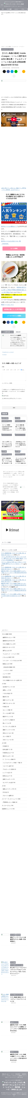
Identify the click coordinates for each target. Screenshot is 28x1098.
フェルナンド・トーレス (8, 352)
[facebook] (8, 71)
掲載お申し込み (5, 1074)
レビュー (16, 9)
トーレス (4, 354)
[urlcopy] (14, 76)
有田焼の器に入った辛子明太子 (14, 309)
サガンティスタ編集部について (18, 1075)
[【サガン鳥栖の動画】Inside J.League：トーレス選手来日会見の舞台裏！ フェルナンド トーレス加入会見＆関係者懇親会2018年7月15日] (12, 71)
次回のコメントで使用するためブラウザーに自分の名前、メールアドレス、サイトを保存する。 (13, 391)
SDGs (6, 1077)
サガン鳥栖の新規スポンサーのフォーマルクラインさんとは (18, 999)
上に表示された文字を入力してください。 (12, 398)
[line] (16, 71)
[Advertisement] (14, 30)
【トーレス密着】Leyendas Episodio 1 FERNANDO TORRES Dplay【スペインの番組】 (7, 428)
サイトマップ (12, 1077)
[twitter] (4, 71)
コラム (22, 9)
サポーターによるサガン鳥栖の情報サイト (14, 1080)
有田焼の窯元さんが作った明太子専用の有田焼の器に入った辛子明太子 (13, 290)
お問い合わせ (20, 1077)
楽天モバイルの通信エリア (9, 226)
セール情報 (14, 248)
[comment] (23, 71)
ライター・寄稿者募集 (15, 1074)
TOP (3, 9)
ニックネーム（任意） (7, 383)
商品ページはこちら (7, 304)
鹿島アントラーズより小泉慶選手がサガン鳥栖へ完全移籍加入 (18, 939)
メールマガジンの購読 (14, 315)
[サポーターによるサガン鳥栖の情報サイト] (14, 5)
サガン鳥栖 (9, 9)
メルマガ (8, 1075)
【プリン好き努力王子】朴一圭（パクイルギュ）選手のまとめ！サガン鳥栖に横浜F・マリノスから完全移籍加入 (14, 558)
